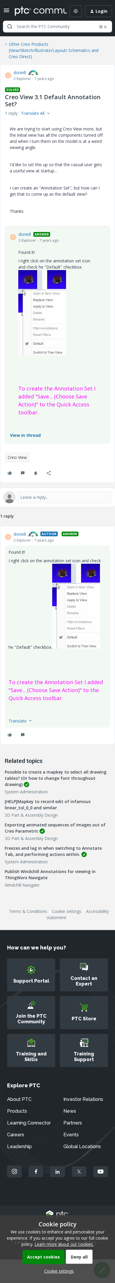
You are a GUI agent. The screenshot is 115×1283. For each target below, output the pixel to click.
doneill (20, 72)
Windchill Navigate (22, 885)
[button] (6, 12)
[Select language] (76, 11)
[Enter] (10, 26)
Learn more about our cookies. (64, 1244)
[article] (57, 635)
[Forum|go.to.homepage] (36, 11)
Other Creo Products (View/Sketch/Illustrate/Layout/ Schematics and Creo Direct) (53, 50)
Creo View (17, 457)
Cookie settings (66, 911)
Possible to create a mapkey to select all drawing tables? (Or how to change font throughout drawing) (55, 778)
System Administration (26, 792)
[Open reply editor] (57, 497)
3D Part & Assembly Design (31, 815)
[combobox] (57, 26)
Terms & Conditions (28, 911)
